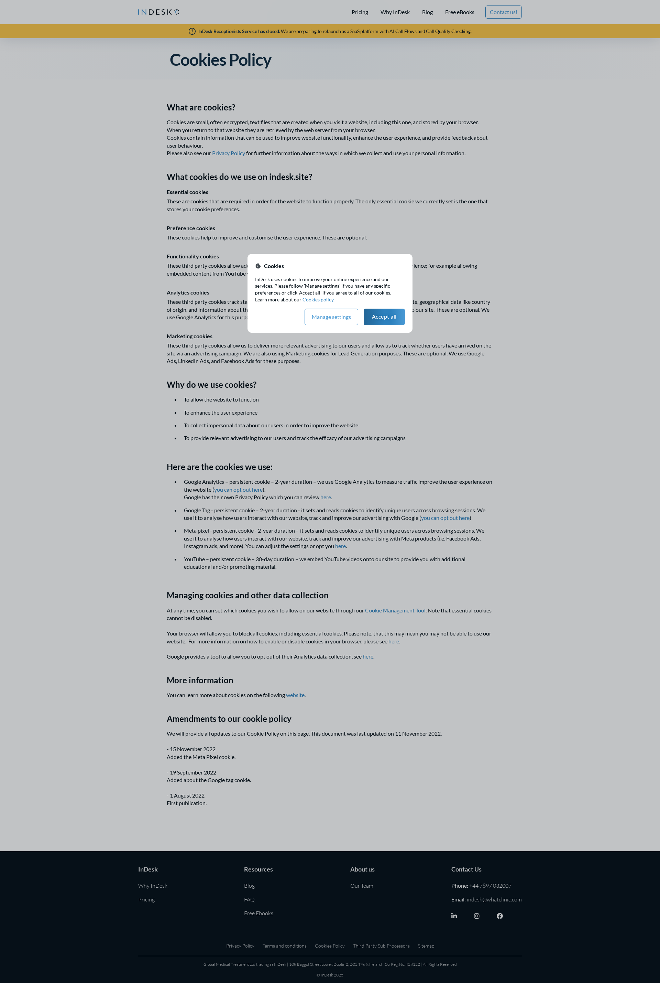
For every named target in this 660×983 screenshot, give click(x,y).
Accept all (384, 316)
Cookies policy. (318, 299)
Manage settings (331, 316)
